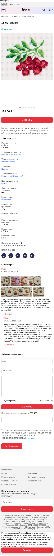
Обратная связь (35, 481)
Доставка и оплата (36, 477)
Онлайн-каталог (8, 484)
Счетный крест (16, 154)
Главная (4, 16)
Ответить (8, 314)
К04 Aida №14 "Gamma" (12, 176)
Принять (27, 550)
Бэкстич (4, 154)
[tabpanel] (27, 69)
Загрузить (27, 407)
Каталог (14, 16)
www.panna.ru (14, 4)
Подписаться (27, 509)
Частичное (6, 200)
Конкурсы (32, 473)
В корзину (27, 120)
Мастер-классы (8, 477)
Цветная (5, 169)
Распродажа (7, 469)
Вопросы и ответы (9, 481)
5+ (32, 255)
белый (4, 183)
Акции (4, 473)
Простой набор (8, 162)
